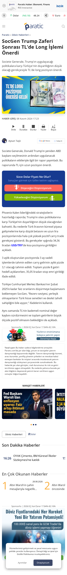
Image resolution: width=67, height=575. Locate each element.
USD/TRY (17, 245)
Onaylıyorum (43, 562)
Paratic (6, 34)
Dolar (32, 434)
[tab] (31, 424)
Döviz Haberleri (20, 34)
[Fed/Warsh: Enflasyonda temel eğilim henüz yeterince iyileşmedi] (27, 404)
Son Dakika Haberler (21, 445)
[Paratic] (33, 26)
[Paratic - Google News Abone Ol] (51, 142)
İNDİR (59, 6)
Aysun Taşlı (14, 140)
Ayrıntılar (22, 562)
